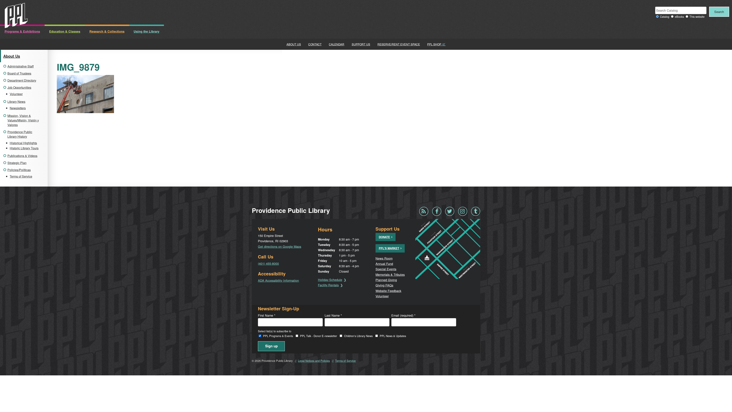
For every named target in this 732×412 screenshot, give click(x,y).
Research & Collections (106, 31)
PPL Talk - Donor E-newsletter (318, 336)
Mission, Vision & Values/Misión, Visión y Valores (23, 120)
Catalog (664, 16)
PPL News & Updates (393, 336)
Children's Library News (358, 336)
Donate (384, 237)
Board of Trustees (19, 73)
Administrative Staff (20, 66)
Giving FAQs (384, 285)
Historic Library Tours (24, 148)
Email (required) (403, 315)
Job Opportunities (19, 87)
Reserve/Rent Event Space (398, 44)
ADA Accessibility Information (278, 280)
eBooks (679, 16)
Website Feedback (388, 290)
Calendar (336, 44)
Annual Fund (384, 263)
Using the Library (146, 31)
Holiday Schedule (330, 280)
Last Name (333, 315)
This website (697, 16)
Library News (16, 101)
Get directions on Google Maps (279, 246)
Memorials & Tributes (390, 274)
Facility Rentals (328, 285)
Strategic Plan (16, 163)
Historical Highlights (23, 143)
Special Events (386, 269)
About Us (294, 44)
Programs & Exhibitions (22, 31)
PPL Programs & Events (278, 336)
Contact (315, 44)
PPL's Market (389, 248)
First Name (266, 315)
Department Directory (21, 80)
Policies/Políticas (19, 170)
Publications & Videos (22, 156)
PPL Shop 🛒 (436, 44)
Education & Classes (64, 31)
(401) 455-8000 (268, 263)
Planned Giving (386, 280)
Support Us (361, 44)
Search (719, 11)
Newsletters (18, 108)
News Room (384, 258)
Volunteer (16, 94)
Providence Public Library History (19, 134)
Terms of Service (21, 176)
